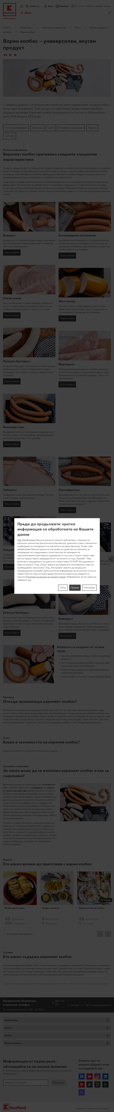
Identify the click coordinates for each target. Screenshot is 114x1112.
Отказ (63, 587)
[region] (57, 556)
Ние (19, 540)
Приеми (75, 587)
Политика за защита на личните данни (46, 577)
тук (29, 580)
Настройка (89, 587)
